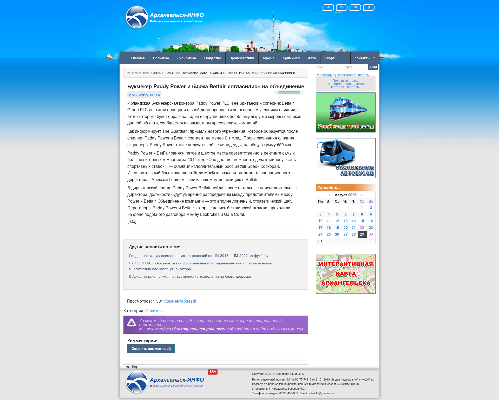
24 (320, 234)
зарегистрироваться (204, 329)
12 (337, 220)
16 (371, 220)
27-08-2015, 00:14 (144, 94)
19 (337, 227)
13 (346, 220)
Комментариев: (180, 301)
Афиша (268, 57)
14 (354, 220)
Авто (312, 57)
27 (346, 234)
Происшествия (241, 57)
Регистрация (325, 74)
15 (362, 220)
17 (320, 227)
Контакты (362, 57)
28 (354, 234)
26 (337, 234)
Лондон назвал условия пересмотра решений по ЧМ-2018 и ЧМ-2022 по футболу (198, 255)
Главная (138, 57)
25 (329, 234)
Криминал (291, 57)
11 (329, 220)
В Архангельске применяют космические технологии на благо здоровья (190, 276)
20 (346, 227)
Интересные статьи (345, 86)
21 (354, 227)
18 (329, 227)
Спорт (329, 57)
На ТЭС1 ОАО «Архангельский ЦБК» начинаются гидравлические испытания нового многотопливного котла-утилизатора (201, 265)
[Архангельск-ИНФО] (165, 16)
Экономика (186, 57)
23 (371, 227)
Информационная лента (345, 83)
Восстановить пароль (353, 74)
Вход (373, 67)
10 (320, 220)
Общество (212, 57)
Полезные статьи (346, 80)
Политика (161, 57)
